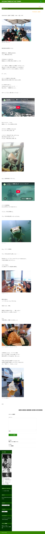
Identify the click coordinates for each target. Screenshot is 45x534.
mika (39, 11)
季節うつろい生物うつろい (13, 441)
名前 (9, 431)
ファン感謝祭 (11, 445)
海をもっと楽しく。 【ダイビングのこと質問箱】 (6, 526)
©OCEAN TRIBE (4, 532)
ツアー (40, 6)
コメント (10, 417)
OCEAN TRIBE (6, 490)
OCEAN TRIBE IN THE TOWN (11, 1)
